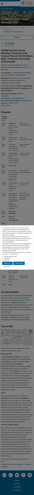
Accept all (7, 263)
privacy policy (14, 254)
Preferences (7, 258)
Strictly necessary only (10, 256)
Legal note (7, 266)
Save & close (19, 263)
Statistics (6, 260)
